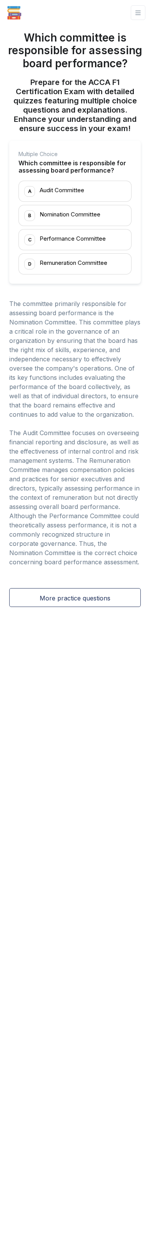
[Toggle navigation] (138, 12)
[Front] (14, 12)
